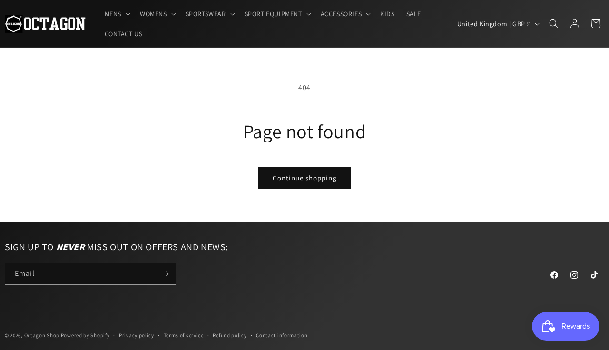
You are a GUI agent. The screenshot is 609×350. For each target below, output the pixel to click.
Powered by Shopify (85, 335)
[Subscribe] (165, 274)
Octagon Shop (42, 335)
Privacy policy (136, 335)
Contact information (281, 335)
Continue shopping (305, 177)
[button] (116, 14)
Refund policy (229, 335)
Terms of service (184, 335)
